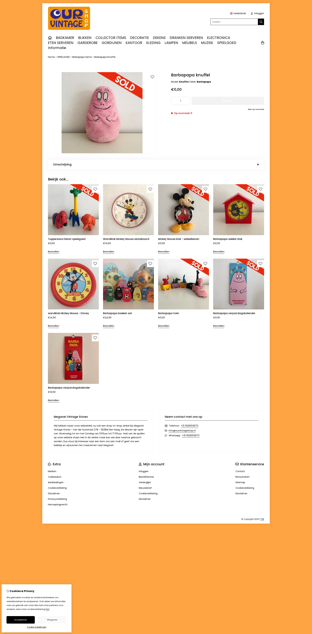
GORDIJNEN (112, 42)
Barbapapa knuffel (104, 57)
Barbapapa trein (168, 313)
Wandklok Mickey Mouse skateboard (126, 239)
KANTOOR (134, 42)
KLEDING (153, 42)
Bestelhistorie (146, 476)
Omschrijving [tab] (62, 164)
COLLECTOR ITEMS (111, 37)
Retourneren (242, 476)
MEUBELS (189, 42)
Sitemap (240, 482)
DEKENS (159, 37)
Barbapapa (204, 81)
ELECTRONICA (218, 37)
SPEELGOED (226, 42)
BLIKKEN (84, 37)
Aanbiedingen (56, 482)
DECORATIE (139, 37)
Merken (52, 471)
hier (48, 609)
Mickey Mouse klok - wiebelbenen (178, 239)
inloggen (259, 13)
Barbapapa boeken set (117, 313)
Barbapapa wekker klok (227, 239)
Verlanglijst (145, 482)
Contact (240, 471)
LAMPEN (171, 42)
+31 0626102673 (189, 425)
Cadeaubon (54, 476)
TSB (262, 519)
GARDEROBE (88, 42)
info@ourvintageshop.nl (182, 430)
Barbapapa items (82, 57)
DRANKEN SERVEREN (186, 37)
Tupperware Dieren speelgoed (66, 239)
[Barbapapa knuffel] (102, 152)
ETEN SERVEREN (60, 42)
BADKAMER (65, 37)
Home (51, 57)
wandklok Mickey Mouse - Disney (68, 313)
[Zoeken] (261, 22)
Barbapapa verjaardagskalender (234, 313)
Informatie (57, 47)
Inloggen (144, 471)
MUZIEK (207, 42)
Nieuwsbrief (145, 488)
